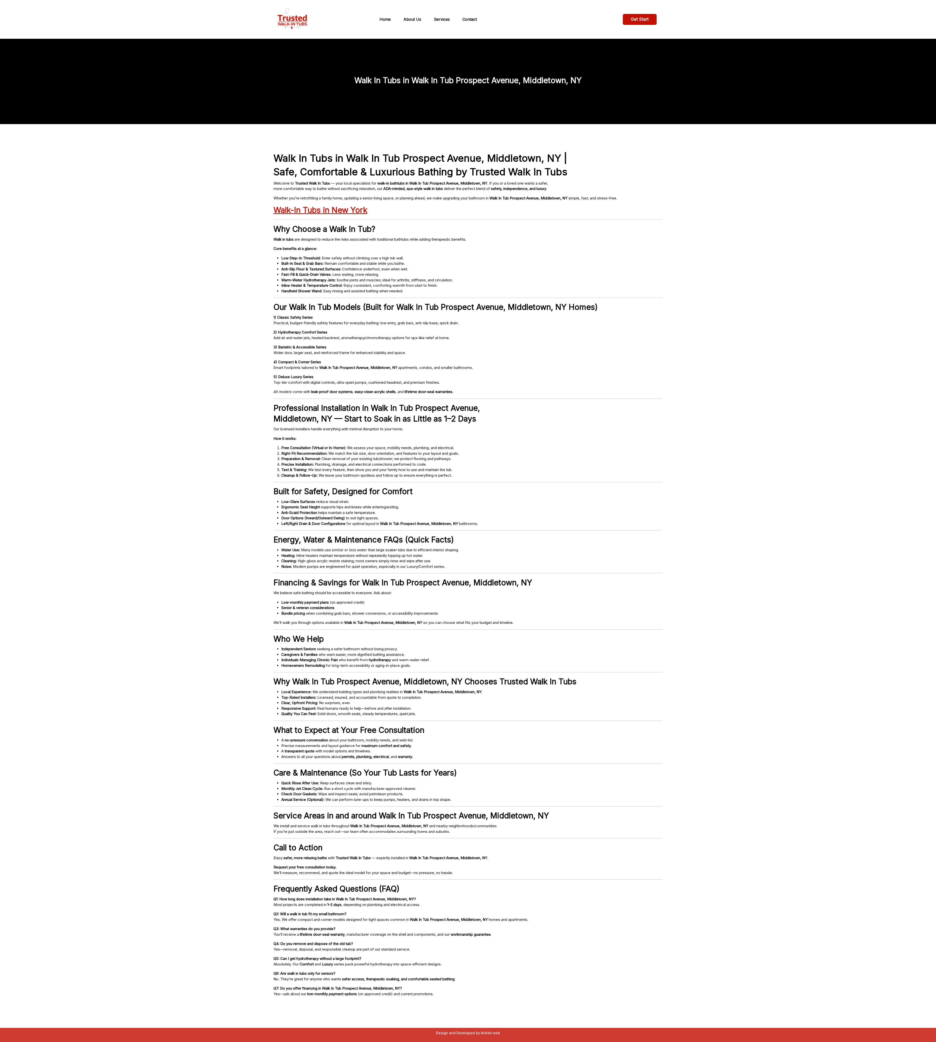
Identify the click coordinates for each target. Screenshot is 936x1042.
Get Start (640, 19)
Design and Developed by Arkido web (468, 1033)
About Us (412, 19)
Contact (469, 19)
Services (442, 19)
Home (385, 19)
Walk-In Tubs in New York (320, 210)
